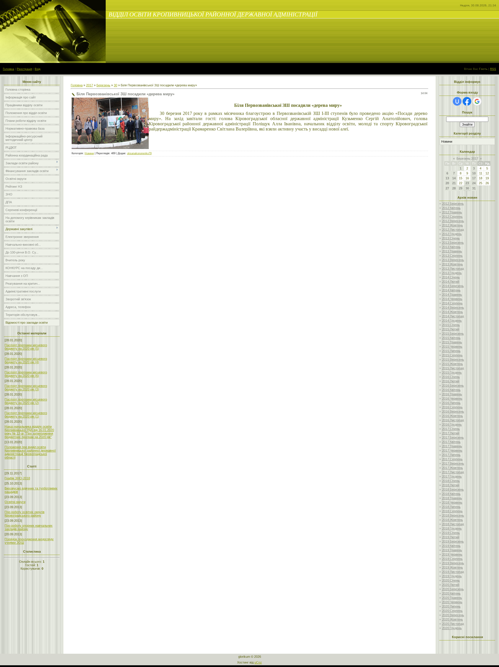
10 (474, 173)
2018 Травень (452, 498)
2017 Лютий (450, 433)
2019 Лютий (450, 537)
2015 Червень (452, 346)
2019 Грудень (452, 576)
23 (467, 183)
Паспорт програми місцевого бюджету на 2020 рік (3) (26, 387)
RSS (493, 68)
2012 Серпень (452, 216)
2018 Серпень (452, 511)
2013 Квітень (451, 247)
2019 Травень (452, 550)
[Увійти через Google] (477, 101)
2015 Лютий (450, 329)
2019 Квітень (451, 545)
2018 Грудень (452, 528)
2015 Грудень (452, 372)
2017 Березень (453, 437)
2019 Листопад (453, 571)
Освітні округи (15, 502)
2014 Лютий (450, 281)
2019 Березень (453, 541)
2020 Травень (452, 597)
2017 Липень (451, 455)
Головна (8, 68)
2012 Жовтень (452, 225)
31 (474, 188)
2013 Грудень (452, 273)
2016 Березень (453, 385)
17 (474, 178)
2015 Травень (452, 342)
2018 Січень (451, 480)
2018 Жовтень (452, 519)
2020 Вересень (453, 615)
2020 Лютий (450, 584)
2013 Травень (452, 251)
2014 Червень (452, 299)
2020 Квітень (451, 593)
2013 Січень (451, 238)
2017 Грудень (452, 476)
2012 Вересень (453, 221)
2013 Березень (453, 242)
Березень (103, 85)
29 (460, 188)
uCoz (258, 662)
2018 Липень (451, 506)
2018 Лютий (450, 485)
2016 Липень (451, 403)
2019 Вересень (453, 563)
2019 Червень (452, 554)
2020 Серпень (452, 610)
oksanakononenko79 (139, 153)
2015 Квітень (451, 338)
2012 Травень (452, 212)
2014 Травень (452, 294)
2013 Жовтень (452, 264)
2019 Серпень (452, 558)
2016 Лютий (450, 381)
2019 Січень (451, 532)
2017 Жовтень (452, 467)
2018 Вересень (453, 515)
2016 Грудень (452, 424)
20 (447, 183)
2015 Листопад (453, 368)
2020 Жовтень (452, 619)
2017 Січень (451, 429)
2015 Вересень (453, 359)
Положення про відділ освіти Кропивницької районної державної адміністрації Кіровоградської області (30, 452)
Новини (89, 153)
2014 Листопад (453, 316)
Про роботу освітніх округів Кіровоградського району (24, 513)
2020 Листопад (453, 623)
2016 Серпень (452, 407)
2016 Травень (452, 394)
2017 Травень (452, 446)
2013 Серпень (452, 255)
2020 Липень (451, 606)
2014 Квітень (451, 290)
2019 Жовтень (452, 567)
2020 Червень (452, 602)
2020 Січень (451, 580)
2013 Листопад (453, 268)
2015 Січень (451, 325)
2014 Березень (453, 286)
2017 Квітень (451, 442)
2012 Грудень (452, 234)
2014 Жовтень (452, 312)
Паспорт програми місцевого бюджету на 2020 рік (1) (26, 414)
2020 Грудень (452, 628)
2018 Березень (453, 489)
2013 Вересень (453, 260)
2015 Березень (453, 333)
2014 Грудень (452, 320)
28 (454, 188)
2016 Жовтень (452, 416)
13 (447, 178)
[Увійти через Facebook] (467, 101)
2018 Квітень (451, 493)
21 (454, 183)
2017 (89, 85)
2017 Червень (452, 450)
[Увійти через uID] (457, 101)
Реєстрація (24, 68)
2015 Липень (451, 351)
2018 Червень (452, 502)
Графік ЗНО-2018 (17, 478)
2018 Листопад (453, 524)
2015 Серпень (452, 355)
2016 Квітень (451, 390)
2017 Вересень (453, 463)
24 (474, 183)
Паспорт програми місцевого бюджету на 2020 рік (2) (26, 401)
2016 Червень (452, 398)
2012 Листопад (453, 229)
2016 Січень (451, 377)
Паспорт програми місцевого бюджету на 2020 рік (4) (26, 360)
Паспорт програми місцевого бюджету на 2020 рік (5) (26, 346)
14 (454, 178)
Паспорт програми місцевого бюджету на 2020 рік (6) (26, 373)
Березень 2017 (467, 158)
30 (115, 85)
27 (447, 188)
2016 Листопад (453, 420)
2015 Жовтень (452, 364)
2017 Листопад (453, 472)
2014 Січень (451, 277)
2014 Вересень (453, 307)
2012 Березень (453, 203)
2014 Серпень (452, 303)
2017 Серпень (452, 459)
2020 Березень (453, 589)
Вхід (37, 68)
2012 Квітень (451, 208)
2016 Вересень (453, 411)
